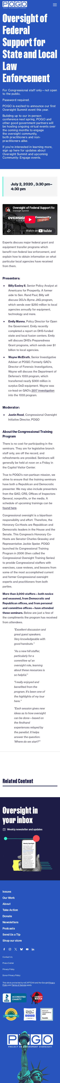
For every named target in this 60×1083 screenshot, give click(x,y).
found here (9, 508)
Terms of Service (19, 985)
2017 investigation (43, 390)
